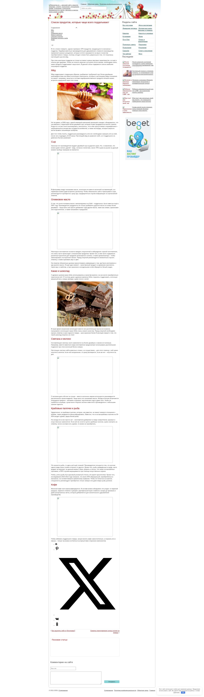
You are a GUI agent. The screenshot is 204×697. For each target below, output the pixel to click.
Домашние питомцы (130, 28)
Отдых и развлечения (142, 40)
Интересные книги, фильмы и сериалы (145, 29)
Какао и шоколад (56, 35)
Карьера (126, 33)
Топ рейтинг (127, 54)
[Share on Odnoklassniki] (57, 625)
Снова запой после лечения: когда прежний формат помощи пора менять (142, 108)
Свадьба (126, 51)
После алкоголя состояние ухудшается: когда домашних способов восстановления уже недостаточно (142, 64)
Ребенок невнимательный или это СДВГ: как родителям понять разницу (142, 90)
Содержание (63, 690)
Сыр (52, 31)
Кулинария (126, 36)
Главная (83, 4)
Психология (127, 48)
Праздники (142, 44)
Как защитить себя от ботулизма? (63, 631)
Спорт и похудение (145, 51)
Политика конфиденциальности (111, 4)
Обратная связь (93, 4)
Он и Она (126, 39)
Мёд (52, 30)
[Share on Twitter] (87, 615)
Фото (140, 54)
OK (183, 692)
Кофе (53, 40)
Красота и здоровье (146, 33)
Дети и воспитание (145, 25)
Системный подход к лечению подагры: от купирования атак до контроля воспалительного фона (142, 73)
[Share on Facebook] (56, 544)
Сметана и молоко (57, 36)
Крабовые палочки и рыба (59, 38)
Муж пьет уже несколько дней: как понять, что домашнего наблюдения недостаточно (142, 99)
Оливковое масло (57, 33)
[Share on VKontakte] (57, 620)
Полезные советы (129, 44)
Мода (141, 36)
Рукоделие (142, 48)
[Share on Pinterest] (57, 550)
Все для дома (128, 25)
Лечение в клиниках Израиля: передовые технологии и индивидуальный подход (142, 81)
